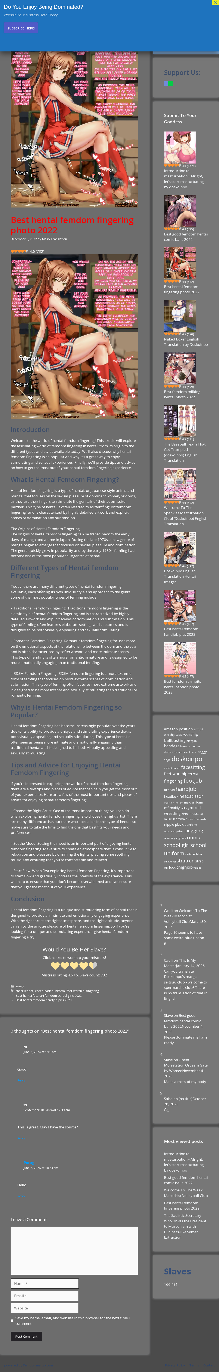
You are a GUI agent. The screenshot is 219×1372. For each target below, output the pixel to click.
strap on (185, 861)
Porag (29, 1162)
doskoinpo (187, 758)
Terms (194, 1365)
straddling (170, 861)
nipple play (172, 824)
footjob (192, 780)
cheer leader (24, 991)
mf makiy (172, 807)
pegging (194, 830)
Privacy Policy (175, 1365)
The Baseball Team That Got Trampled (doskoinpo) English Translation (185, 452)
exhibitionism (172, 768)
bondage (171, 745)
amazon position (178, 728)
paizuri (180, 831)
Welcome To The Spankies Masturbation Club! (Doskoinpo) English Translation (185, 515)
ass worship (187, 734)
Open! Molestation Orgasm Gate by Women (186, 1065)
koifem (179, 802)
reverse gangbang (175, 838)
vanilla (197, 867)
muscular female (175, 819)
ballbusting (175, 740)
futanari (169, 790)
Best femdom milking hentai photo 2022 (182, 394)
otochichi (169, 831)
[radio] (55, 966)
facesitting (193, 767)
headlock (171, 796)
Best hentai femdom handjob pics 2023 (44, 1000)
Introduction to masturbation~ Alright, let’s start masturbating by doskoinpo (184, 179)
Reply (21, 1080)
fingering (92, 991)
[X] (170, 83)
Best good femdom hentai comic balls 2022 (186, 237)
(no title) (185, 1098)
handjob (186, 789)
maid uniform (193, 802)
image (20, 986)
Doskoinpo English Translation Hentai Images (180, 576)
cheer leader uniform (50, 991)
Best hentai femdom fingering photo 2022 (182, 289)
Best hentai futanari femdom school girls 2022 (48, 996)
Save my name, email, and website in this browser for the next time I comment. (72, 1320)
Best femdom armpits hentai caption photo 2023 (182, 687)
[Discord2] (166, 83)
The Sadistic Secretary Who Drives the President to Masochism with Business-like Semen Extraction (185, 1226)
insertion (169, 802)
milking (185, 808)
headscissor (191, 796)
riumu (193, 837)
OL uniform (189, 825)
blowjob (191, 741)
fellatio (193, 774)
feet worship (75, 991)
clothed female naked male (180, 752)
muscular (196, 813)
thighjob (184, 867)
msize (185, 814)
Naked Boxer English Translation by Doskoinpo (186, 342)
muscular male (197, 819)
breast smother (190, 746)
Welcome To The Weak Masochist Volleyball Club (185, 916)
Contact (209, 1365)
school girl (176, 845)
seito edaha (193, 854)
